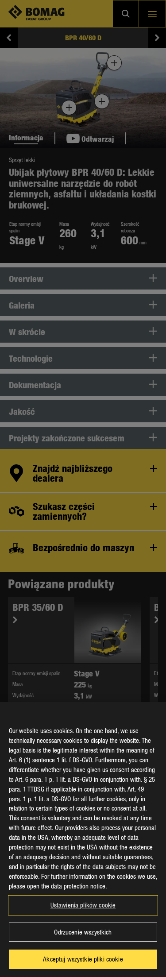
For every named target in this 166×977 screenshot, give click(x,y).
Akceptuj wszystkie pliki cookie (83, 959)
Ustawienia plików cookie (83, 905)
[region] (83, 839)
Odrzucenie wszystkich (83, 932)
